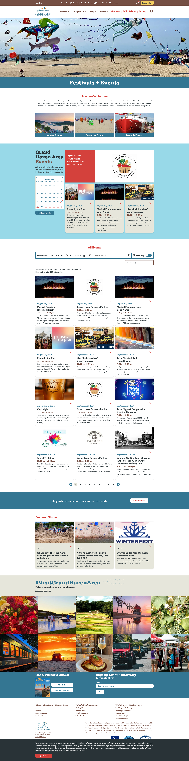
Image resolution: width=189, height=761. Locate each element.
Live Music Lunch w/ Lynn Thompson (137, 210)
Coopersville (100, 3)
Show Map (140, 255)
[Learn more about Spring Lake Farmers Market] (94, 438)
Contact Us (39, 715)
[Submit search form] (129, 255)
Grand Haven (65, 3)
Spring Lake (75, 3)
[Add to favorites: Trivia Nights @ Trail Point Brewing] (150, 352)
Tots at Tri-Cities (45, 457)
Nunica (116, 3)
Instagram (47, 590)
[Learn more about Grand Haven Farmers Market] (124, 166)
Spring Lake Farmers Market (92, 457)
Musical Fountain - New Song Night (109, 210)
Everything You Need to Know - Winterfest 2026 (133, 554)
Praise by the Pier (76, 209)
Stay (92, 11)
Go (100, 692)
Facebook (39, 590)
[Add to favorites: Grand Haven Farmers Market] (91, 152)
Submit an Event (139, 500)
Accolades (39, 707)
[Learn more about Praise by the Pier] (79, 192)
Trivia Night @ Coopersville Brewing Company (131, 410)
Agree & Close (43, 755)
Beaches (63, 11)
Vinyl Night (43, 409)
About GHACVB (41, 713)
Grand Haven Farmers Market (75, 160)
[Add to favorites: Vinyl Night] (71, 403)
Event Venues (120, 713)
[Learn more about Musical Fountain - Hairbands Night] (54, 287)
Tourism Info (80, 710)
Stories (38, 710)
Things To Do (78, 11)
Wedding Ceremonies (123, 710)
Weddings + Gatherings (124, 707)
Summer (116, 11)
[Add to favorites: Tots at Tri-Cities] (71, 451)
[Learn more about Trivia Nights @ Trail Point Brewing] (134, 338)
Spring (142, 11)
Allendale (83, 3)
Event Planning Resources (125, 715)
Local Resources (82, 713)
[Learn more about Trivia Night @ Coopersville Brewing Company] (134, 389)
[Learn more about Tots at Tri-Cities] (54, 438)
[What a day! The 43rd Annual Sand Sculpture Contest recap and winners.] (54, 532)
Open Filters (42, 255)
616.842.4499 (40, 737)
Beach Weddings (121, 718)
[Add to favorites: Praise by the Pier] (91, 203)
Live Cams (39, 3)
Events (103, 11)
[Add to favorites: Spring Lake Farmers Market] (111, 451)
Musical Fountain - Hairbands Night (46, 308)
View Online (65, 685)
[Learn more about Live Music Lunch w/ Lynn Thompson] (139, 192)
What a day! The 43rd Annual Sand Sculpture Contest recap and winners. (52, 555)
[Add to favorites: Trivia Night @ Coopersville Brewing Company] (150, 403)
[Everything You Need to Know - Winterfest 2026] (134, 532)
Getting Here (80, 707)
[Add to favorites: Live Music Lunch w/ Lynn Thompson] (150, 203)
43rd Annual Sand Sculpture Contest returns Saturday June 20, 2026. (92, 555)
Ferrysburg (91, 3)
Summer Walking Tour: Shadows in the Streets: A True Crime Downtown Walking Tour (133, 460)
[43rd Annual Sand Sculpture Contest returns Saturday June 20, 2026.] (94, 532)
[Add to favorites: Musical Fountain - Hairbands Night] (71, 300)
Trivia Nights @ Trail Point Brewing (127, 359)
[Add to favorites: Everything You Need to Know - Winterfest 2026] (150, 546)
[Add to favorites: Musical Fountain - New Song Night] (121, 203)
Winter (133, 11)
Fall (125, 11)
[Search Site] (152, 11)
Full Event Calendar (44, 213)
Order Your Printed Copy (62, 690)
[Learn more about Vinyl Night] (54, 389)
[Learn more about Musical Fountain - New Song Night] (109, 192)
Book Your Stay (147, 3)
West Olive (109, 3)
